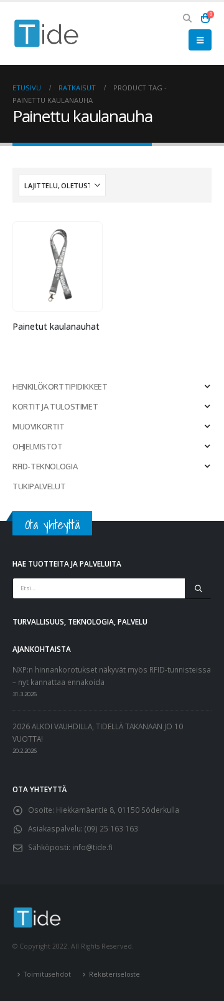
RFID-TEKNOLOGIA (44, 466)
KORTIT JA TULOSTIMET (55, 406)
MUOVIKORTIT (38, 426)
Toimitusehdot (47, 974)
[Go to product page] (57, 266)
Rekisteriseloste (114, 974)
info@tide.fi (92, 847)
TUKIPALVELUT (38, 486)
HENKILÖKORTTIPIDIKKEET (59, 386)
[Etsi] (198, 588)
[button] (187, 18)
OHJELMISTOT (37, 446)
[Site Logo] (46, 33)
